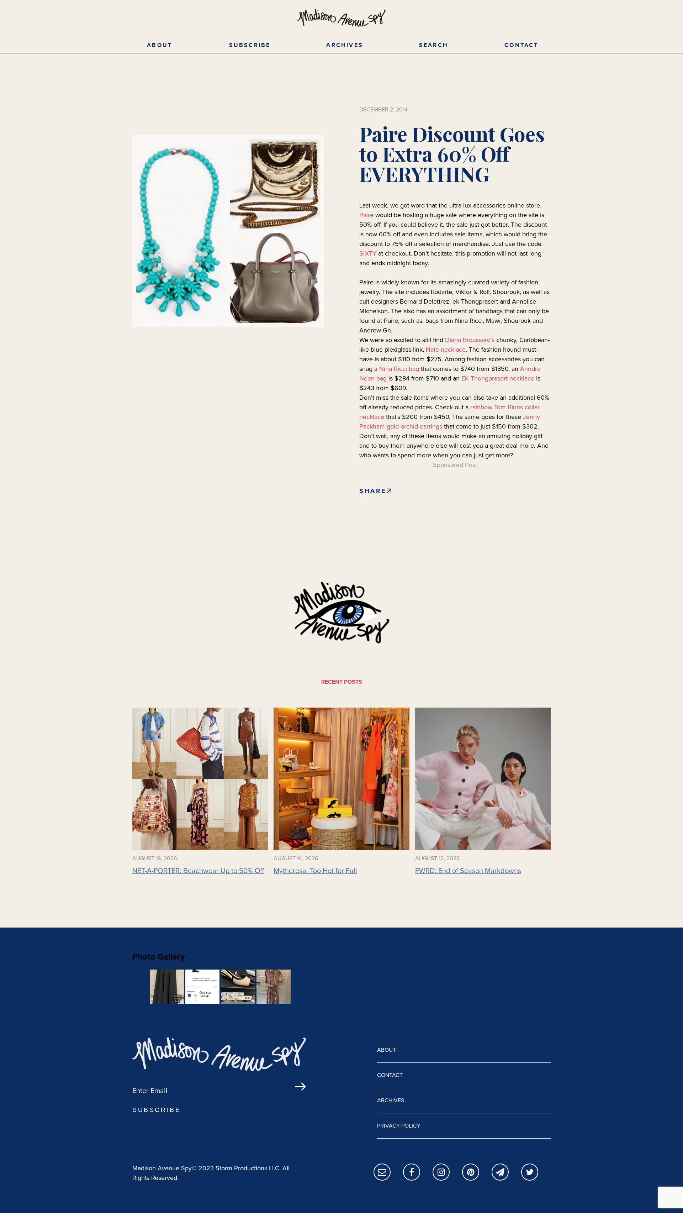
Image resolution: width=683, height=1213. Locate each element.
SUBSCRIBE (250, 45)
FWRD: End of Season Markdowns (468, 870)
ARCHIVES (344, 45)
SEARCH (433, 45)
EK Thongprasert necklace (497, 378)
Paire (366, 215)
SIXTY (367, 253)
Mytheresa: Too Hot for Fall (315, 870)
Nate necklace (446, 349)
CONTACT (521, 45)
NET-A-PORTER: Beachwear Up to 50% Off (198, 870)
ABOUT (159, 45)
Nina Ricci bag (399, 368)
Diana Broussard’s (470, 340)
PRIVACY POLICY (398, 1126)
